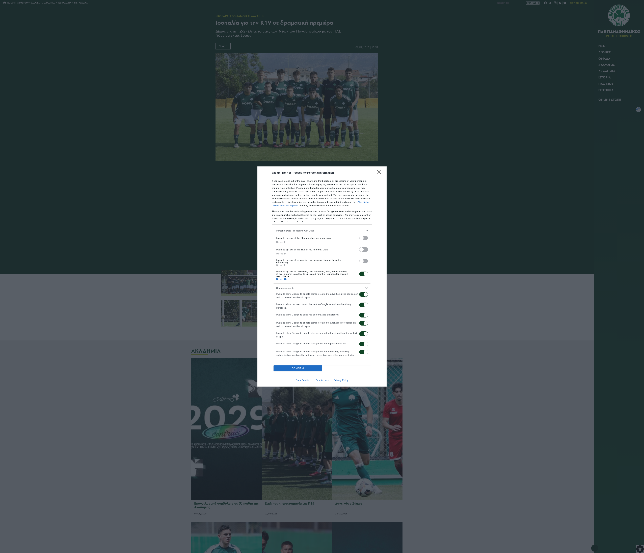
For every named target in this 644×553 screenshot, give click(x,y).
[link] (380, 173)
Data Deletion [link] (303, 380)
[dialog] (322, 276)
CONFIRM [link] (298, 368)
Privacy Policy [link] (341, 380)
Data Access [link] (322, 380)
